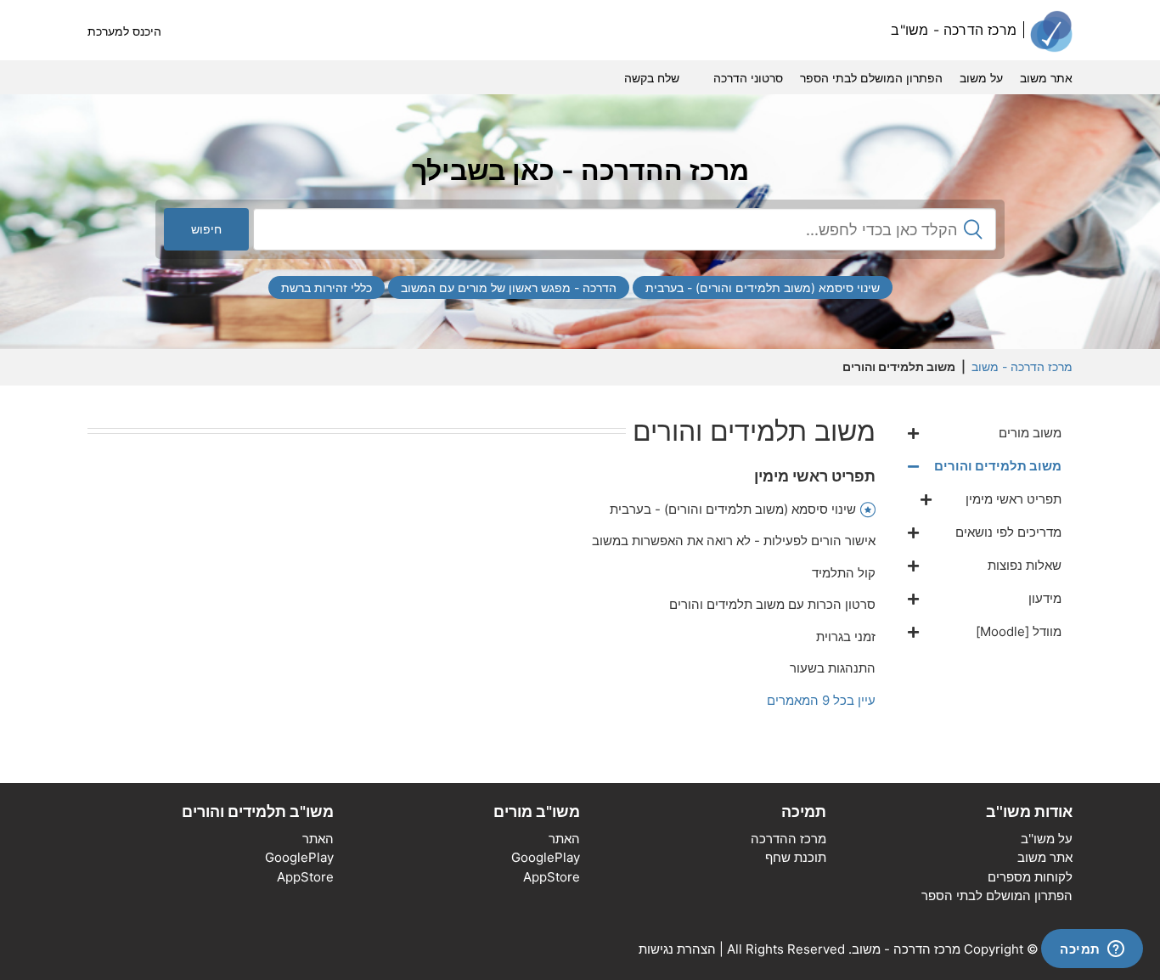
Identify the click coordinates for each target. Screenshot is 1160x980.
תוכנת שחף (795, 857)
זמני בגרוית (846, 636)
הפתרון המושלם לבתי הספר (871, 77)
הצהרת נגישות (677, 949)
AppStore (551, 877)
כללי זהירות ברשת (326, 287)
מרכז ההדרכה (788, 839)
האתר (564, 839)
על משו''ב (1047, 839)
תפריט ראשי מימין (815, 476)
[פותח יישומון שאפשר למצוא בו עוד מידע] (1092, 950)
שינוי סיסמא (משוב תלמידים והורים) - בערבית (762, 287)
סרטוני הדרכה (748, 77)
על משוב (981, 77)
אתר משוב (1046, 77)
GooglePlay (545, 857)
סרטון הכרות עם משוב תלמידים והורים (772, 604)
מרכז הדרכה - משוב (1022, 366)
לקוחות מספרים (1030, 877)
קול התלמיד (844, 573)
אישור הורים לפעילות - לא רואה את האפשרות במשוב (734, 540)
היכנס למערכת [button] (124, 31)
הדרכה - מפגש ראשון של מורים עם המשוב (509, 287)
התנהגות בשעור (833, 668)
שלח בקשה (651, 77)
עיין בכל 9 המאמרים (821, 700)
